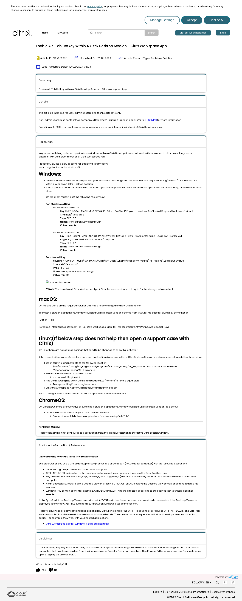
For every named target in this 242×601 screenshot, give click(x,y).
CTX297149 (151, 120)
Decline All (216, 20)
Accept (192, 20)
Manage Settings (162, 20)
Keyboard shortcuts (97, 523)
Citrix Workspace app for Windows (66, 523)
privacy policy (94, 6)
